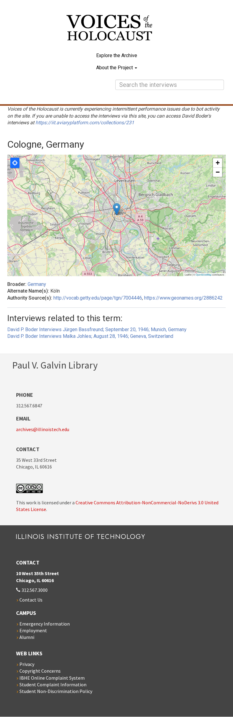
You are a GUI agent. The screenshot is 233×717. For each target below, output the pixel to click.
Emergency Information (44, 624)
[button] (116, 209)
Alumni (26, 637)
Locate (14, 163)
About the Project (115, 67)
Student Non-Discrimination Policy (55, 691)
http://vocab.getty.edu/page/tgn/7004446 (97, 298)
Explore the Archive (116, 55)
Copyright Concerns (40, 671)
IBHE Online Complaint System (52, 678)
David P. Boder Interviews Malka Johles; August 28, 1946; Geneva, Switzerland (90, 336)
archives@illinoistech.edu (42, 429)
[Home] (116, 32)
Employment (33, 630)
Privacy (26, 664)
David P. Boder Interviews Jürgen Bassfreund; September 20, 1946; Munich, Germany (97, 329)
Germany (37, 284)
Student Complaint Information (52, 684)
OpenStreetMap (203, 274)
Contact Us (30, 600)
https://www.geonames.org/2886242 (183, 298)
